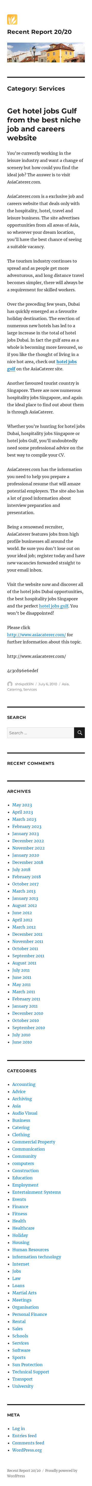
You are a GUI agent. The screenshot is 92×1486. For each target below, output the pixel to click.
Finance (20, 1206)
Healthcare (23, 1228)
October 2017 (25, 883)
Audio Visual (24, 1113)
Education (22, 1177)
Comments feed (28, 1442)
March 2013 (24, 891)
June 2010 (22, 1042)
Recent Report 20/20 (39, 31)
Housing (20, 1242)
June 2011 (21, 977)
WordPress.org (27, 1450)
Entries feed (24, 1435)
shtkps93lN (24, 684)
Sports (19, 1357)
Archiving (22, 1098)
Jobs (16, 1271)
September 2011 (28, 955)
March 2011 (23, 991)
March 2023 (24, 819)
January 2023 (25, 833)
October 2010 (25, 1020)
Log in (18, 1428)
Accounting (24, 1084)
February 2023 (26, 826)
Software (21, 1350)
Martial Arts (24, 1292)
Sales (17, 1328)
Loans (18, 1285)
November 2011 (27, 941)
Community (24, 1156)
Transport (22, 1379)
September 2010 (28, 1027)
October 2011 (25, 948)
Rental (19, 1321)
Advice (19, 1091)
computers (23, 1163)
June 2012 (22, 912)
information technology (36, 1256)
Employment (25, 1185)
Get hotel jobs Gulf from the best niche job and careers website (44, 124)
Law (16, 1278)
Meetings (21, 1299)
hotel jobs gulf (53, 606)
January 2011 (25, 1006)
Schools (20, 1335)
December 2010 (27, 1013)
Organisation (25, 1307)
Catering (14, 689)
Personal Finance (29, 1314)
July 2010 (21, 1034)
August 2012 (24, 905)
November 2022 (28, 848)
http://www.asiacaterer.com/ (36, 634)
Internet (20, 1264)
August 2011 (24, 963)
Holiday (20, 1235)
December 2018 (27, 862)
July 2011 (21, 970)
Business (21, 1120)
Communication (28, 1149)
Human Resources (30, 1249)
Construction (25, 1170)
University (22, 1386)
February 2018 (26, 876)
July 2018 (21, 869)
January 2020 (25, 855)
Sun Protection (27, 1364)
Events (19, 1199)
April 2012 (22, 919)
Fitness (19, 1213)
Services (30, 689)
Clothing (21, 1134)
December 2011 (27, 934)
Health (19, 1220)
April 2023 (22, 812)
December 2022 (28, 840)
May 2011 (21, 984)
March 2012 (24, 927)
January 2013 (25, 898)
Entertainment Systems (36, 1192)
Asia (65, 684)
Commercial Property (33, 1141)
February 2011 (26, 998)
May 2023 (22, 804)
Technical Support (30, 1371)
